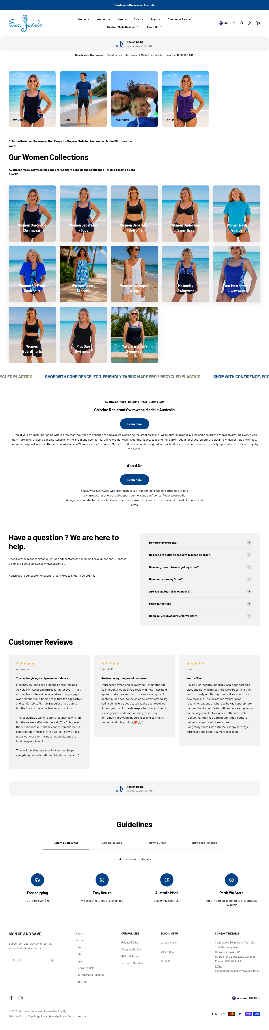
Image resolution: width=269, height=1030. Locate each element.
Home (82, 19)
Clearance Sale (177, 19)
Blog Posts (167, 951)
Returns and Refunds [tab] (203, 842)
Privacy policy (16, 1016)
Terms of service (77, 1016)
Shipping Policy (131, 949)
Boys (154, 19)
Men (120, 19)
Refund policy (56, 1016)
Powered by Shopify (55, 1011)
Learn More (134, 424)
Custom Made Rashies (121, 27)
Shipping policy (36, 1016)
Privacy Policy (130, 942)
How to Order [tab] (157, 842)
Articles (165, 960)
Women (102, 19)
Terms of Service (132, 963)
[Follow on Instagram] (20, 998)
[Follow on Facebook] (11, 998)
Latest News (168, 942)
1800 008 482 (185, 55)
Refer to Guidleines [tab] (65, 842)
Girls (137, 19)
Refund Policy (130, 956)
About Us (152, 27)
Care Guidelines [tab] (112, 842)
